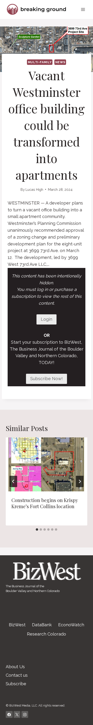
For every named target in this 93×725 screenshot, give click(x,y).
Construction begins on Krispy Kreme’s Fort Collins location (44, 503)
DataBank (42, 624)
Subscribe (16, 683)
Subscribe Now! (46, 378)
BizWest (17, 624)
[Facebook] (9, 714)
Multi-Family (40, 62)
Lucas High (34, 189)
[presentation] (46, 464)
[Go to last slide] (13, 481)
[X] (17, 714)
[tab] (37, 529)
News (60, 62)
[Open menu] (82, 9)
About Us (15, 666)
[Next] (79, 481)
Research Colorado (46, 634)
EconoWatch (71, 624)
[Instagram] (24, 714)
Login (46, 319)
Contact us (17, 675)
